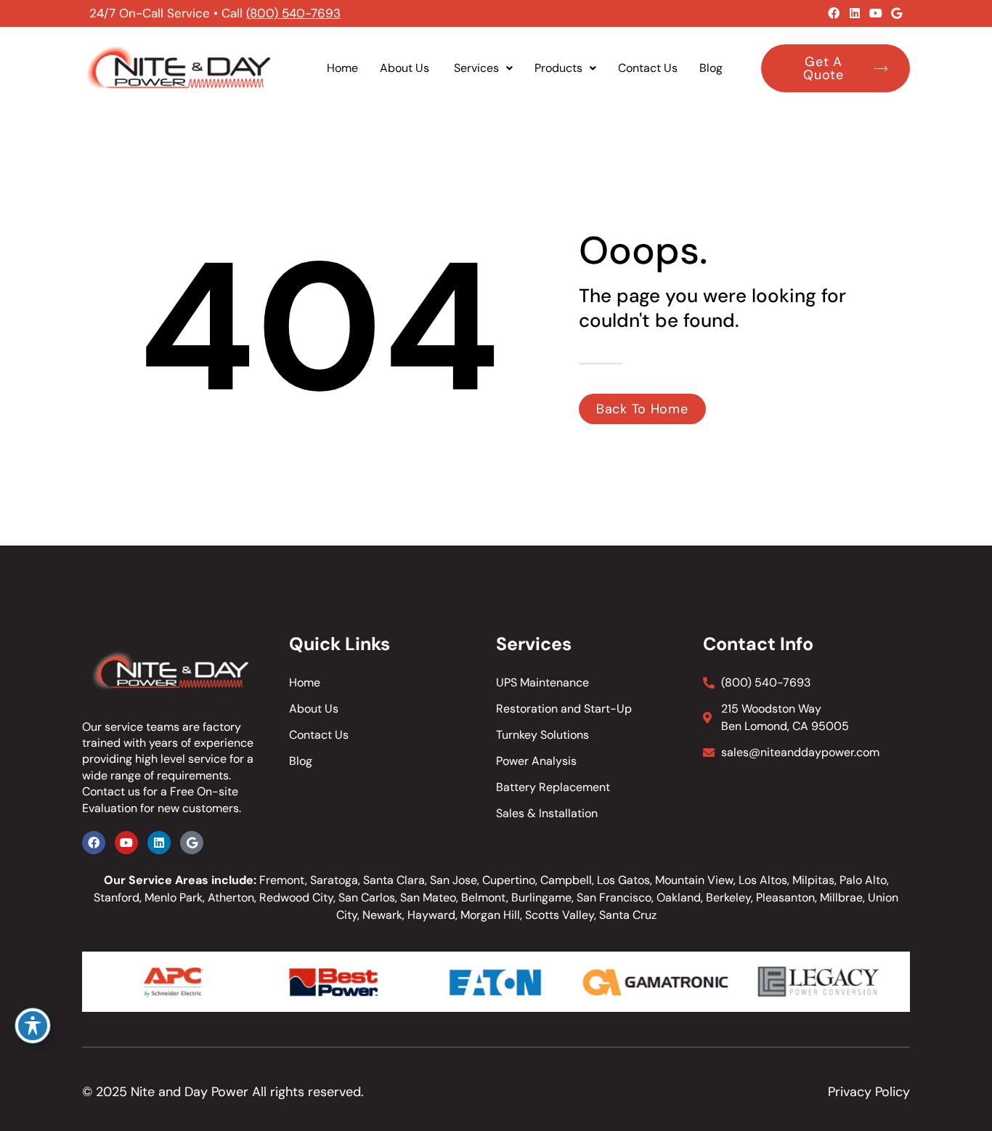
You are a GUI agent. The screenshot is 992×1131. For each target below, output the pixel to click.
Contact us (111, 791)
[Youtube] (876, 13)
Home (342, 68)
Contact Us (648, 68)
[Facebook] (833, 13)
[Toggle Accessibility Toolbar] (32, 1025)
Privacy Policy (869, 1091)
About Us (406, 68)
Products (558, 68)
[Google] (897, 13)
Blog (711, 68)
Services (476, 68)
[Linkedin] (855, 13)
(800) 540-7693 (293, 13)
